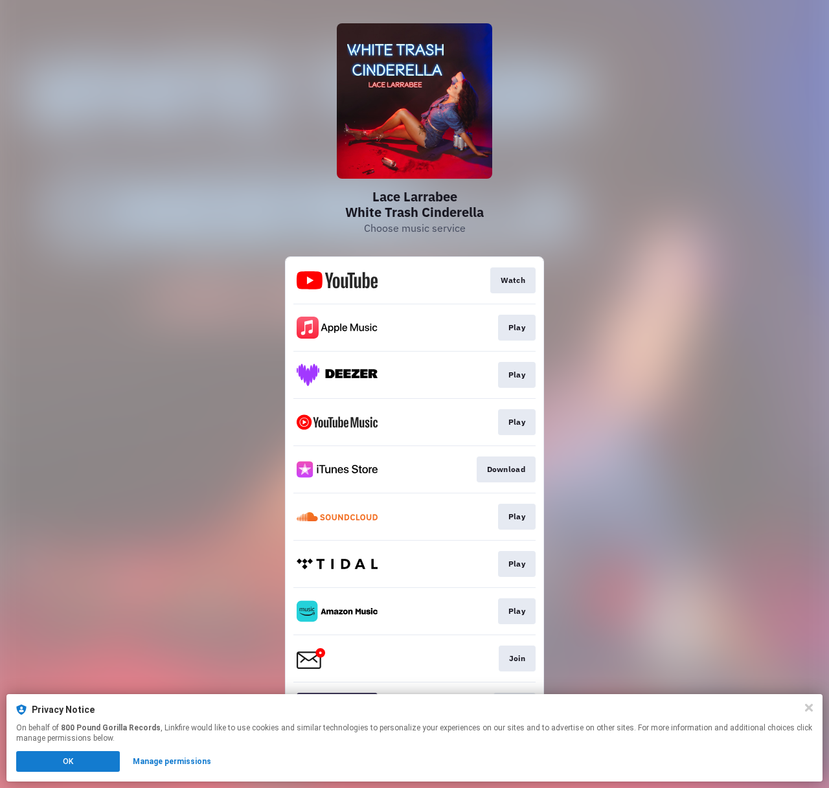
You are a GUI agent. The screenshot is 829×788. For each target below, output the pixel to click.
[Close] (809, 707)
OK (68, 761)
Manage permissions (172, 761)
